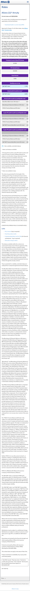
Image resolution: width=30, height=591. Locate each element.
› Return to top (15, 588)
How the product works (10, 234)
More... (3, 578)
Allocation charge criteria (11, 240)
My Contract (8, 231)
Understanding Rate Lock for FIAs (13, 236)
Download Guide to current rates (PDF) (14, 24)
